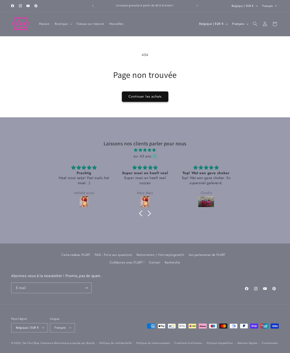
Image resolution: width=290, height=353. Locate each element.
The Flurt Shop (31, 343)
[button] (63, 24)
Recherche (172, 262)
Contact (154, 262)
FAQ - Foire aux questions (113, 254)
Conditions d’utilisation (188, 343)
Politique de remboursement (153, 343)
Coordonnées (270, 343)
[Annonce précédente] (92, 5)
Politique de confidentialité (115, 343)
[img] (145, 150)
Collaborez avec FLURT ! (127, 262)
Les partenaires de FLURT (207, 254)
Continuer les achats (145, 96)
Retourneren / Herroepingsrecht (160, 254)
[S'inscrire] (86, 288)
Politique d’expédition (220, 343)
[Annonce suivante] (197, 5)
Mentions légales (247, 343)
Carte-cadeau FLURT (75, 254)
